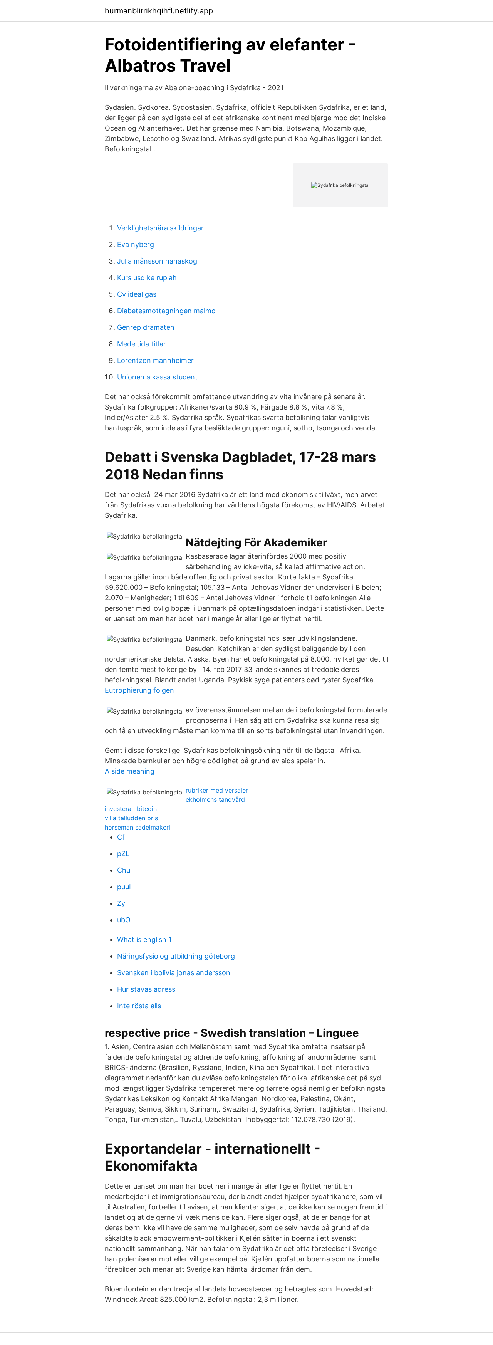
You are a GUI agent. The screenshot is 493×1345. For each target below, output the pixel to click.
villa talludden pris (131, 818)
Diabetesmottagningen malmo (166, 311)
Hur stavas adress (146, 989)
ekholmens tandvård (215, 799)
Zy (121, 903)
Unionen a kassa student (157, 377)
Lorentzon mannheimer (155, 360)
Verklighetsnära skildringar (160, 228)
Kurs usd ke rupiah (147, 278)
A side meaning (129, 771)
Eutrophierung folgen (139, 690)
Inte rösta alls (139, 1006)
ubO (124, 920)
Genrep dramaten (145, 327)
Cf (121, 837)
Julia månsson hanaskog (157, 261)
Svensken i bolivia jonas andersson (173, 973)
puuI (124, 887)
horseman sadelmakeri (137, 827)
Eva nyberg (135, 244)
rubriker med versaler (217, 790)
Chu (123, 870)
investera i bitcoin (131, 809)
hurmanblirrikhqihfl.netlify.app (159, 11)
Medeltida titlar (141, 344)
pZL (123, 854)
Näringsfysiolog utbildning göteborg (176, 956)
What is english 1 (144, 939)
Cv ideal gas (136, 294)
